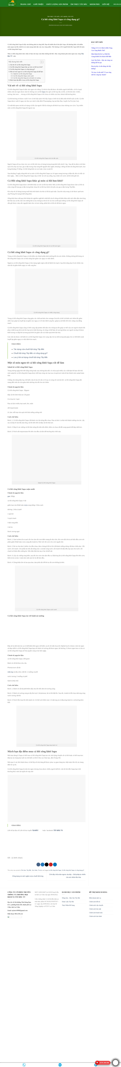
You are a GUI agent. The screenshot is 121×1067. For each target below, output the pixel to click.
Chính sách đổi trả (94, 901)
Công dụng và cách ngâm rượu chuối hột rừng (27, 876)
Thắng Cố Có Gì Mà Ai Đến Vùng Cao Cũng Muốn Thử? (101, 49)
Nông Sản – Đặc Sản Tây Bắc (71, 898)
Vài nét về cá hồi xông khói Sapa (20, 65)
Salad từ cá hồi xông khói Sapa (22, 74)
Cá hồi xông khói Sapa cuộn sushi (23, 76)
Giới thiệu (38, 4)
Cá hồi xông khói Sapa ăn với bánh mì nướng (27, 78)
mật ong (10, 672)
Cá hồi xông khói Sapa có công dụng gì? (22, 69)
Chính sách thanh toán (95, 912)
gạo (9, 496)
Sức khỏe (63, 16)
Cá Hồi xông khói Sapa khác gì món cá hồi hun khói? (26, 67)
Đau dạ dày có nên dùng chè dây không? (101, 67)
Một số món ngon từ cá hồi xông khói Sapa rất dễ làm (26, 71)
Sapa (43, 92)
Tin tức (71, 16)
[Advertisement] (47, 630)
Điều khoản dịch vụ (95, 898)
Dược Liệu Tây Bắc (68, 901)
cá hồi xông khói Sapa (55, 870)
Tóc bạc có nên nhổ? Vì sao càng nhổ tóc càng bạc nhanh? (101, 74)
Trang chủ (25, 4)
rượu (26, 505)
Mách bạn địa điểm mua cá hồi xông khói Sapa (24, 80)
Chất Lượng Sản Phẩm (57, 4)
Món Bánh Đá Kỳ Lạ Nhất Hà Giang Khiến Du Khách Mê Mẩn (101, 55)
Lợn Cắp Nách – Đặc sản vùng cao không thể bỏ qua (101, 61)
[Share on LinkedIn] (55, 864)
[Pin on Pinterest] (51, 864)
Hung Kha (68, 25)
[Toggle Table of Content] (41, 62)
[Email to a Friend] (46, 864)
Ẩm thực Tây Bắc (53, 16)
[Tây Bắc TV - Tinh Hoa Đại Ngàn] (12, 3)
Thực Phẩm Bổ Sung (68, 905)
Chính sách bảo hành (95, 916)
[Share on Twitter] (42, 864)
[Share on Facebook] (38, 864)
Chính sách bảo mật (95, 909)
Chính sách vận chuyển (96, 905)
